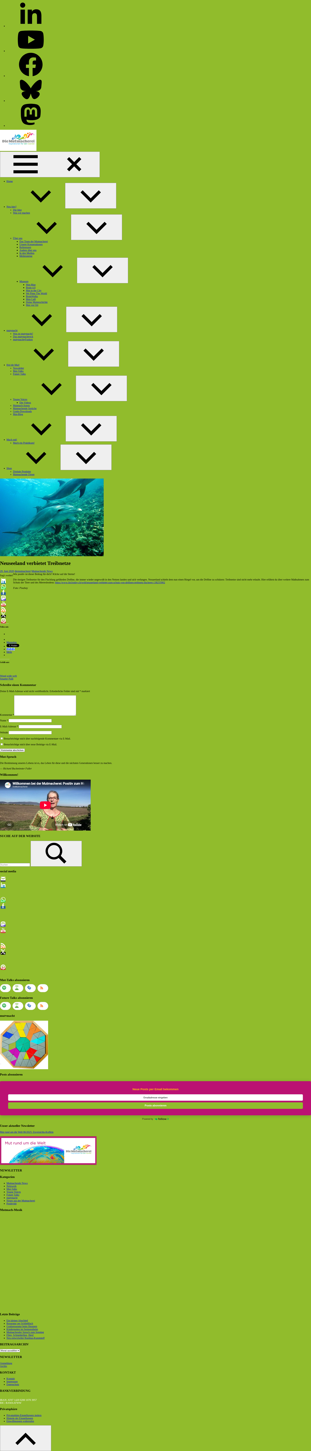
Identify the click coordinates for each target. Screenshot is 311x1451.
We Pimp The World (36, 293)
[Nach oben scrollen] (25, 1438)
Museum (23, 281)
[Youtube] (30, 51)
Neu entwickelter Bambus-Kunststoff (25, 1338)
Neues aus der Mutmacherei (20, 1200)
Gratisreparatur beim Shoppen (21, 1326)
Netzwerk (11, 1186)
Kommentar (7, 714)
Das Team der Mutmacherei (33, 241)
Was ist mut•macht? (23, 333)
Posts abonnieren (156, 1105)
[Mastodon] (30, 125)
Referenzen (25, 247)
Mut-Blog (18, 414)
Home (9, 181)
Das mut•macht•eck (23, 336)
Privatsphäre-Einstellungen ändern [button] (23, 1415)
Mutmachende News (42, 571)
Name (4, 720)
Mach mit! (11, 439)
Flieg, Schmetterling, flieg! (20, 1335)
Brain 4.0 (30, 287)
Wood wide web (8, 675)
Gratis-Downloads (22, 411)
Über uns (17, 238)
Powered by (147, 1119)
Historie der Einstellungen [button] (19, 1418)
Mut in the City (33, 290)
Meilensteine (25, 256)
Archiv (3, 1366)
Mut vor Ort (32, 305)
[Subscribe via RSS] (42, 988)
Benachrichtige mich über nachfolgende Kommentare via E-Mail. (37, 738)
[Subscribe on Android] (17, 988)
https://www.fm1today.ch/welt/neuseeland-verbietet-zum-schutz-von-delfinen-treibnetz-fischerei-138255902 (110, 582)
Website (4, 732)
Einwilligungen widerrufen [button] (20, 1421)
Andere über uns (27, 250)
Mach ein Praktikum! (24, 442)
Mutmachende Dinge (24, 474)
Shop (9, 468)
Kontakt (10, 1378)
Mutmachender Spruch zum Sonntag (25, 1332)
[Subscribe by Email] (30, 988)
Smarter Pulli (6, 678)
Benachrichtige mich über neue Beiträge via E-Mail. (30, 744)
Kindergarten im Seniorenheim (22, 1329)
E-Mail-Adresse (9, 726)
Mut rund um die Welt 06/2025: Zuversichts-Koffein (26, 1132)
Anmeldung (6, 1363)
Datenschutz (12, 1384)
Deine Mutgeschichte (37, 302)
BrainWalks (32, 296)
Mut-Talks (18, 371)
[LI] (30, 26)
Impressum (12, 1381)
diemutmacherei (23, 571)
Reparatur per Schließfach (19, 1323)
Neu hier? (11, 206)
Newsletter (18, 368)
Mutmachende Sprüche (25, 408)
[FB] (30, 75)
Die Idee (17, 210)
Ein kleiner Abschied (17, 1320)
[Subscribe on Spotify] (5, 988)
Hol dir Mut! (12, 365)
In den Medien (26, 253)
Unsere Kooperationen (31, 244)
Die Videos (25, 402)
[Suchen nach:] (15, 864)
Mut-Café (31, 299)
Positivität (11, 1203)
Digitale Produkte (22, 471)
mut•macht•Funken (23, 339)
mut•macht (11, 330)
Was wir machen (21, 212)
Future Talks (19, 374)
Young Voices (20, 399)
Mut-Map (31, 284)
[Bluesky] (30, 100)
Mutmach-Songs (21, 405)
